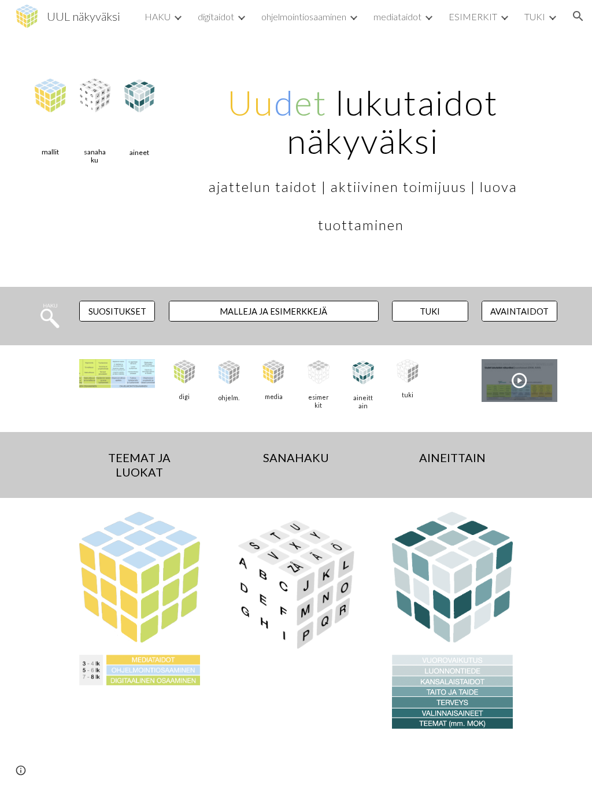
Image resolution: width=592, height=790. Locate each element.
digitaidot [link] (216, 16)
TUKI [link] (534, 16)
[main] (50, 152)
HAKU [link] (158, 16)
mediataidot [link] (397, 16)
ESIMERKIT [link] (473, 16)
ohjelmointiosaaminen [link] (303, 16)
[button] (578, 16)
